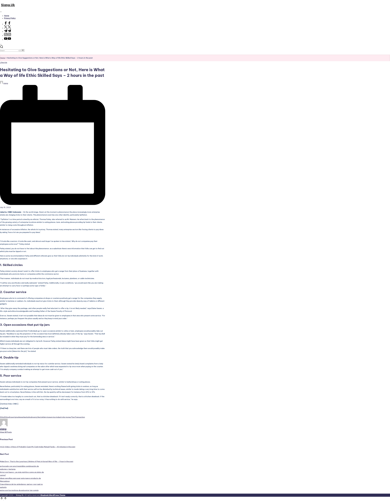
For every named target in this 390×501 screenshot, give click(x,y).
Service (46, 417)
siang (3, 428)
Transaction (80, 417)
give (16, 417)
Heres (20, 417)
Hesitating (27, 417)
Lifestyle (3, 62)
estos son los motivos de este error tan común (19, 490)
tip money (67, 417)
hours (34, 417)
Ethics (6, 417)
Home (2, 58)
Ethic (2, 417)
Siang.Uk (8, 5)
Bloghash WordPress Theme (52, 495)
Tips (73, 417)
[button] (20, 51)
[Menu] (1, 11)
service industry (56, 417)
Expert (12, 417)
